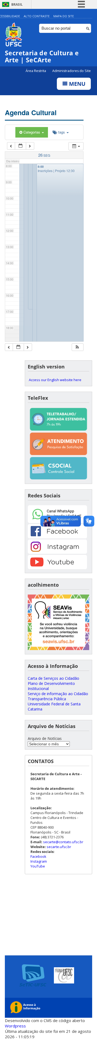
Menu (76, 83)
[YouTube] (57, 567)
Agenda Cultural (31, 112)
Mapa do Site (63, 16)
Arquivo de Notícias (45, 738)
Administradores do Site (71, 71)
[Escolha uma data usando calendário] (20, 146)
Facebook (38, 856)
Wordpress (15, 1026)
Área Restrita (36, 71)
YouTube (37, 866)
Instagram (38, 861)
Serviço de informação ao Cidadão (58, 693)
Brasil (17, 4)
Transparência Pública (47, 698)
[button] (77, 347)
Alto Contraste (37, 16)
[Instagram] (57, 552)
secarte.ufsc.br (59, 846)
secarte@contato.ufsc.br (63, 841)
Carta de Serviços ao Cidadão (53, 678)
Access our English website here (55, 379)
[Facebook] (57, 536)
